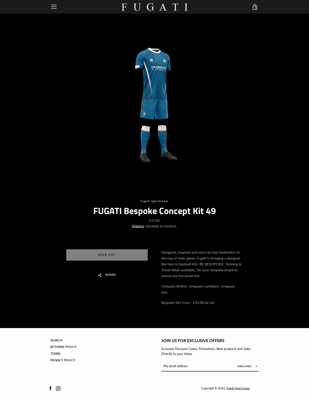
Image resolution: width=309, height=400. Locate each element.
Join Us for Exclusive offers (192, 340)
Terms (55, 353)
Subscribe (245, 366)
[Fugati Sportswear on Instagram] (58, 388)
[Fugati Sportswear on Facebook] (50, 388)
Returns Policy (63, 347)
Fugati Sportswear (238, 388)
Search (56, 340)
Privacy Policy (62, 360)
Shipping (138, 226)
